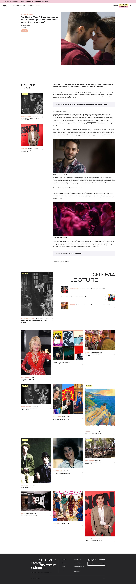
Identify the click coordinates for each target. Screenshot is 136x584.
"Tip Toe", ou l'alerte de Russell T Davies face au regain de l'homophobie (93, 304)
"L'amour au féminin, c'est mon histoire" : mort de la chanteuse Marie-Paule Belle (61, 472)
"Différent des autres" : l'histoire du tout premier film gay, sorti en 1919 (30, 118)
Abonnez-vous (123, 4)
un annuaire (85, 120)
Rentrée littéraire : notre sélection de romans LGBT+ (73, 296)
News (11, 5)
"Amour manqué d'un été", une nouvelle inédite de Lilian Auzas (93, 433)
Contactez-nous (77, 559)
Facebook (64, 563)
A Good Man (92, 92)
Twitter (63, 570)
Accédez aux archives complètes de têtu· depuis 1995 (34, 1)
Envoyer (102, 563)
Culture (24, 5)
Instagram (64, 559)
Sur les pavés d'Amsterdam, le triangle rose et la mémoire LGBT (93, 462)
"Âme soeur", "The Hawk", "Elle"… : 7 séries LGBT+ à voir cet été (61, 525)
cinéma (27, 14)
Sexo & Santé (31, 5)
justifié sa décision (91, 122)
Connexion (123, 6)
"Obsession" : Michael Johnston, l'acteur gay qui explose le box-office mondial (31, 150)
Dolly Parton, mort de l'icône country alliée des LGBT (92, 288)
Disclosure (109, 117)
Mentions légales (77, 563)
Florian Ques (26, 25)
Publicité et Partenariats (79, 566)
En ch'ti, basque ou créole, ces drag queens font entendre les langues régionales (61, 418)
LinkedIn (63, 566)
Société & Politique (17, 5)
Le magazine (38, 5)
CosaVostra (37, 578)
